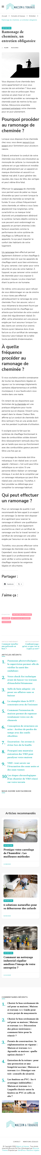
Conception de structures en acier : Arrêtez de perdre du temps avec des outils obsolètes (22, 731)
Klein (6, 48)
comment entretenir (11, 108)
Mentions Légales (33, 1150)
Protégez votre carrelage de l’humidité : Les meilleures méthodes (19, 853)
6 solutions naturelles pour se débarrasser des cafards (20, 907)
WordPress (22, 1150)
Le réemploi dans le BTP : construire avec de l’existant (22, 703)
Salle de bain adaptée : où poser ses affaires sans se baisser (21, 692)
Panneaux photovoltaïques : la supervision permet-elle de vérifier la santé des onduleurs (23, 666)
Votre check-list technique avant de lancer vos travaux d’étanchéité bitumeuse (22, 680)
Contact (16, 1142)
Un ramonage (8, 252)
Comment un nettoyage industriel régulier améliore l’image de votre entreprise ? (19, 962)
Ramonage (6, 622)
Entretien (6, 28)
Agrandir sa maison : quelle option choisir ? (22, 1053)
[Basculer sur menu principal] (3, 6)
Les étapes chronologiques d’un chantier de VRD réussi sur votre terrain (22, 779)
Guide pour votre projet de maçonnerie (22, 1011)
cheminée (6, 618)
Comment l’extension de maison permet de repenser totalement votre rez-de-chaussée (22, 715)
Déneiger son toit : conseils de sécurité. (21, 1072)
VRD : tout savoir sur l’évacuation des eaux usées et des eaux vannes (23, 766)
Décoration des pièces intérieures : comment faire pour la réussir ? (21, 1030)
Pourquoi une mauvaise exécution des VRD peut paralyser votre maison (20, 754)
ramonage (18, 188)
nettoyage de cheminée (21, 618)
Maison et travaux (22, 1146)
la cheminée (20, 404)
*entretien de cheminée (22, 614)
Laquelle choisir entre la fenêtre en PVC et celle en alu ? (21, 1093)
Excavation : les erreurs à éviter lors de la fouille (20, 743)
